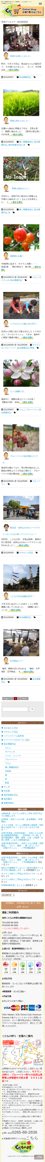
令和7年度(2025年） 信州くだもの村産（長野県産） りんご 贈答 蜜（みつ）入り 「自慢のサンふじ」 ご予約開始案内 (22, 845)
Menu (40, 2)
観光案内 (8, 799)
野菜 (32, 348)
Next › (24, 699)
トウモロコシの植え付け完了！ (24, 324)
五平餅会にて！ (17, 661)
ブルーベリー (10, 348)
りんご (35, 277)
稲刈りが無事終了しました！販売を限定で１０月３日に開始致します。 (22, 869)
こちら (32, 1138)
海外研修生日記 (15, 145)
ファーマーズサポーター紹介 (17, 740)
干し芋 (7, 787)
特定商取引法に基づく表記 (29, 903)
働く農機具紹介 (26, 142)
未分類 (7, 791)
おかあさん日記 (11, 728)
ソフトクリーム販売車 (14, 736)
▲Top (39, 1157)
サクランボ (10, 752)
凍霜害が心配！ (17, 256)
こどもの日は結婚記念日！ (22, 596)
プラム (8, 763)
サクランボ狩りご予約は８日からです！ (19, 874)
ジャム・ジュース (13, 756)
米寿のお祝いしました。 (21, 56)
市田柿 (8, 771)
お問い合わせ (22, 907)
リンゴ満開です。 (18, 391)
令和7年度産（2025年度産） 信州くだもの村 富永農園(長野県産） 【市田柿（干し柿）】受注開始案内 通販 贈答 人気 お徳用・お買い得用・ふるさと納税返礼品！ (23, 836)
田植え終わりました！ (20, 121)
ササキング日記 (26, 553)
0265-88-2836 (24, 1132)
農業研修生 (9, 803)
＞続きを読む (12, 70)
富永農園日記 (25, 77)
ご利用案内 (9, 903)
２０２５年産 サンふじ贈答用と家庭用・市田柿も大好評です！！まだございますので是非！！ (22, 827)
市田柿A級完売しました (12, 885)
